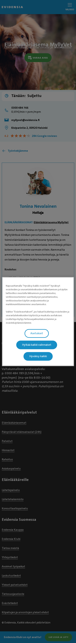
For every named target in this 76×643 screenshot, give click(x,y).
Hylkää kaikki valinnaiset (36, 345)
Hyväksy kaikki (38, 356)
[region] (38, 321)
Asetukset (36, 333)
